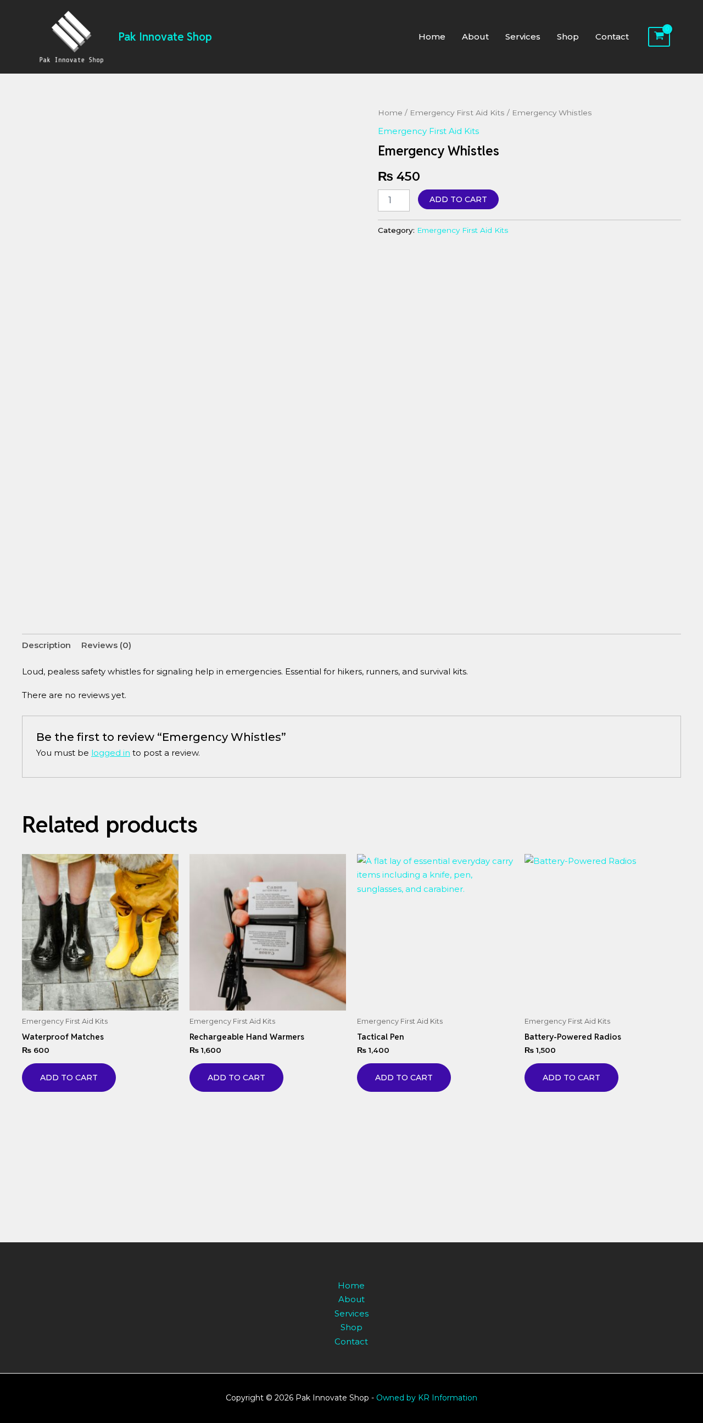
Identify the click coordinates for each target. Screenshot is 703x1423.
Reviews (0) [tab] (106, 645)
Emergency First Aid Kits (457, 112)
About (475, 36)
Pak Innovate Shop (165, 37)
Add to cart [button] (69, 1077)
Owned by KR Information (426, 1398)
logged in (110, 752)
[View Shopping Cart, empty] (659, 37)
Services (522, 36)
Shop (568, 36)
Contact (612, 36)
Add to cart (458, 199)
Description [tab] (46, 645)
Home (432, 36)
